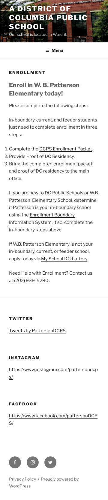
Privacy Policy (22, 478)
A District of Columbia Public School (48, 17)
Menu (57, 50)
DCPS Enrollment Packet (65, 149)
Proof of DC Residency (50, 156)
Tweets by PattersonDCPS (37, 330)
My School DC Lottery (64, 258)
